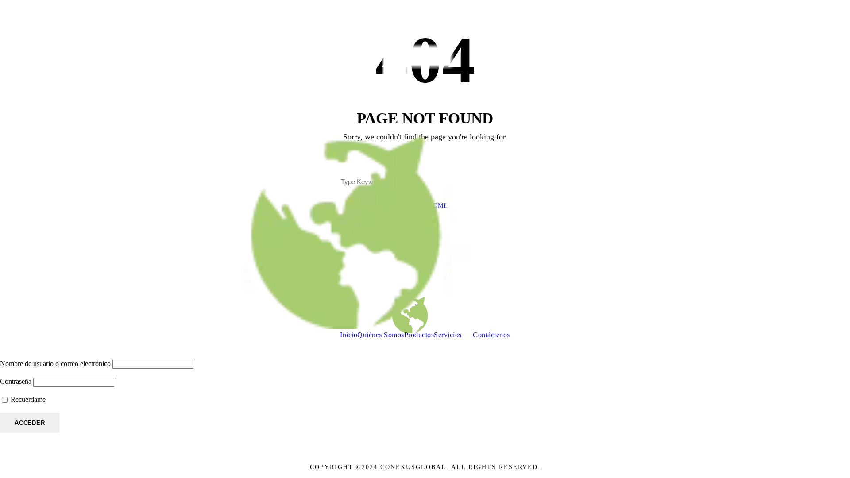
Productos (419, 335)
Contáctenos (491, 335)
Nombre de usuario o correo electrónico (55, 363)
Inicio (348, 335)
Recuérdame (27, 399)
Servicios (448, 335)
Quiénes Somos (380, 335)
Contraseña (15, 381)
